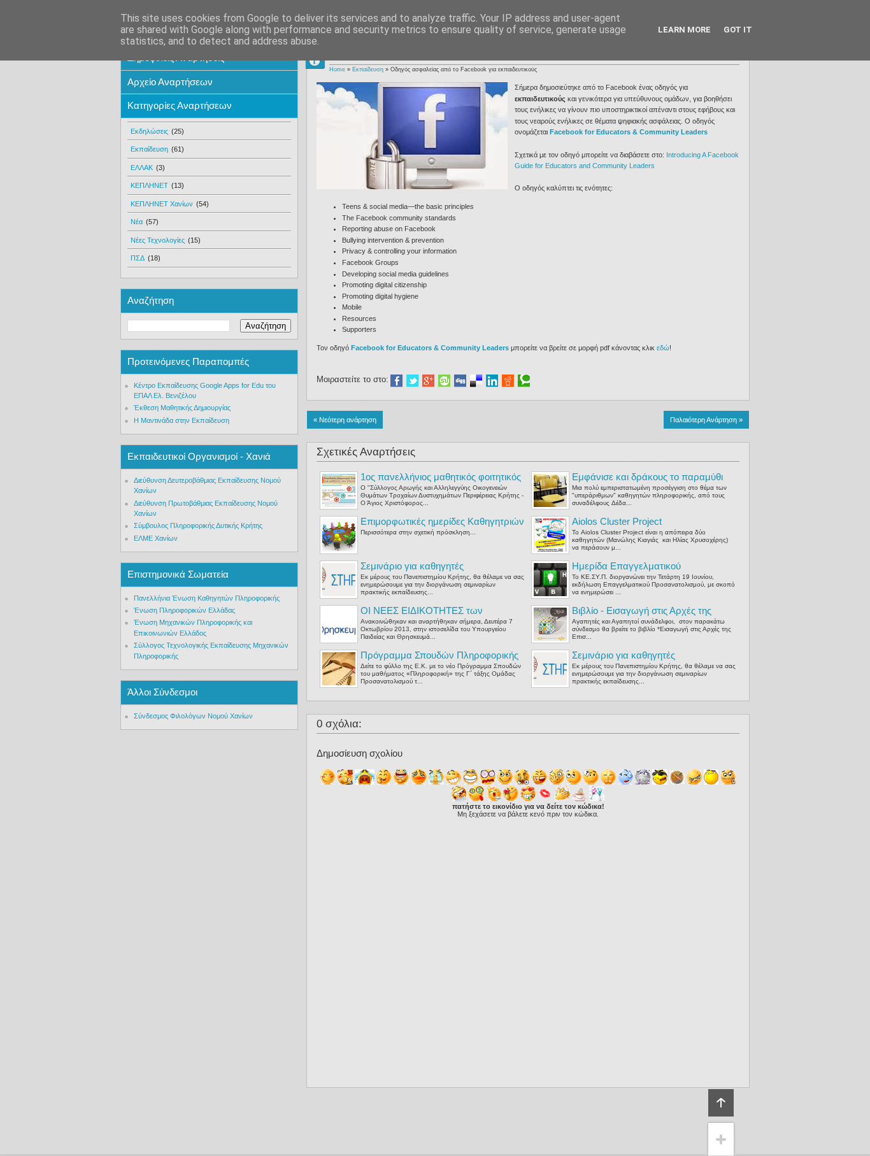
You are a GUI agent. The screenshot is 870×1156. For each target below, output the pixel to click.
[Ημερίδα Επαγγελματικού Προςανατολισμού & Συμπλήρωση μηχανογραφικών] (550, 579)
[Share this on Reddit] (508, 381)
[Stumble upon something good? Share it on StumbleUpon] (444, 381)
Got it (738, 29)
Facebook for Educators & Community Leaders (629, 132)
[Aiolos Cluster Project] (550, 535)
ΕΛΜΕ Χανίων (156, 538)
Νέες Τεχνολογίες (158, 240)
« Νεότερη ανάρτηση (344, 420)
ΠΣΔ (138, 258)
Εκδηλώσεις (149, 131)
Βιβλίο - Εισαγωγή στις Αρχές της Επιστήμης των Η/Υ (641, 616)
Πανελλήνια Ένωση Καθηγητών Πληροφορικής (207, 598)
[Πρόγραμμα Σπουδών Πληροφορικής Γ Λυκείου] (339, 669)
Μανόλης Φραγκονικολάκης (320, 60)
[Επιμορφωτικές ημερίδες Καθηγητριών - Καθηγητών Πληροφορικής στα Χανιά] (339, 535)
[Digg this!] (460, 381)
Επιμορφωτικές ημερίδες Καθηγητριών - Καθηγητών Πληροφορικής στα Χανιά (442, 527)
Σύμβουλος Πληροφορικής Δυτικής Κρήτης (198, 525)
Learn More (684, 29)
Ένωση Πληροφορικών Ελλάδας (184, 610)
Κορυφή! (721, 1103)
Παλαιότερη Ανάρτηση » (706, 420)
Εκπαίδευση (367, 69)
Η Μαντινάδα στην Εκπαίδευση (181, 420)
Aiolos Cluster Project (617, 521)
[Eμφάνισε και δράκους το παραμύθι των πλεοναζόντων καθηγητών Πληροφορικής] (550, 490)
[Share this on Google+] (428, 381)
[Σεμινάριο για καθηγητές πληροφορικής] (339, 579)
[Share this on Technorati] (524, 381)
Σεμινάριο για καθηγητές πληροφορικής (412, 571)
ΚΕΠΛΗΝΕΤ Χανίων (162, 204)
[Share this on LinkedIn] (492, 381)
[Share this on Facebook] (396, 381)
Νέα (137, 221)
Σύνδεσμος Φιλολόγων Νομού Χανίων (193, 716)
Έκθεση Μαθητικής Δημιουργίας (182, 407)
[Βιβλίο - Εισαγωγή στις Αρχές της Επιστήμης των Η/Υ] (550, 624)
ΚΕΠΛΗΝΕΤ (149, 185)
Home (337, 69)
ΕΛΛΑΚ (142, 167)
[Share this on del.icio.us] (476, 381)
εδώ (663, 348)
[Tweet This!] (412, 381)
